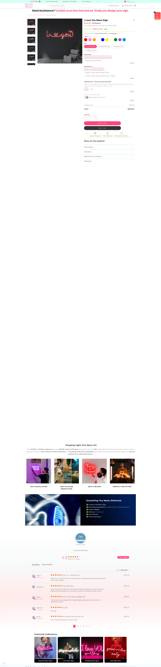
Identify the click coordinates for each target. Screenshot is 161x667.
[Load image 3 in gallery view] (31, 40)
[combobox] (70, 5)
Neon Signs (33, 14)
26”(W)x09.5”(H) (104, 46)
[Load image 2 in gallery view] (31, 31)
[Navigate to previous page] (71, 626)
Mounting (87, 54)
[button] (135, 5)
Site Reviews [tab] (36, 564)
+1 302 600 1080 (131, 1)
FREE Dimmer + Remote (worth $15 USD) (97, 81)
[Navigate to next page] (90, 626)
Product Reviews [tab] (47, 564)
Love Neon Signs (41, 14)
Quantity (87, 114)
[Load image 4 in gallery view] (31, 48)
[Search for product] (50, 5)
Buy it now (102, 128)
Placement (88, 66)
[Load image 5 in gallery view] (31, 57)
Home (28, 14)
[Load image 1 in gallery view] (31, 22)
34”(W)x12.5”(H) (91, 50)
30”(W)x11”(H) (118, 46)
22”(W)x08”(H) (90, 46)
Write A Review (123, 557)
